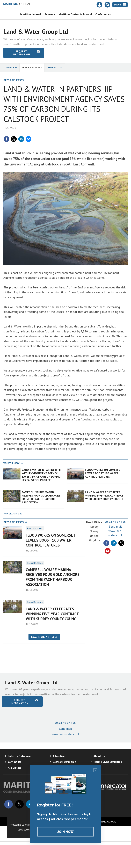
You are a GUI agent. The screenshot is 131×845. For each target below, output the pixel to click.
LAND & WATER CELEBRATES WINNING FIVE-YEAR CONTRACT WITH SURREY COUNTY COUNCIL (104, 495)
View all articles (12, 513)
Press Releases (35, 528)
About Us (99, 756)
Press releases (32, 67)
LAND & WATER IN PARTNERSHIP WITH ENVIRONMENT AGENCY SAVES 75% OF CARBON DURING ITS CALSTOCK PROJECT (41, 475)
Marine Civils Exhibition (107, 761)
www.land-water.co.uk (66, 734)
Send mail (115, 526)
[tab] (34, 463)
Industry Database (19, 756)
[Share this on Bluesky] (28, 139)
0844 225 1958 (115, 522)
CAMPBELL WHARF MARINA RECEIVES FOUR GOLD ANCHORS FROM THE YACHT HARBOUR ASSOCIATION (41, 497)
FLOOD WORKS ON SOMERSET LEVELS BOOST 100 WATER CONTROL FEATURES (103, 473)
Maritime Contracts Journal (75, 14)
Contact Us (54, 67)
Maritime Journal (30, 14)
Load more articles (44, 636)
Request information (21, 53)
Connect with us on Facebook (8, 804)
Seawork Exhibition (64, 761)
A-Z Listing (14, 767)
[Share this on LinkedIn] (21, 139)
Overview (11, 67)
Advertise (59, 756)
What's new (11, 463)
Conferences (103, 14)
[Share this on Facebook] (6, 139)
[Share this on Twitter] (14, 139)
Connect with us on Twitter (19, 804)
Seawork (50, 14)
